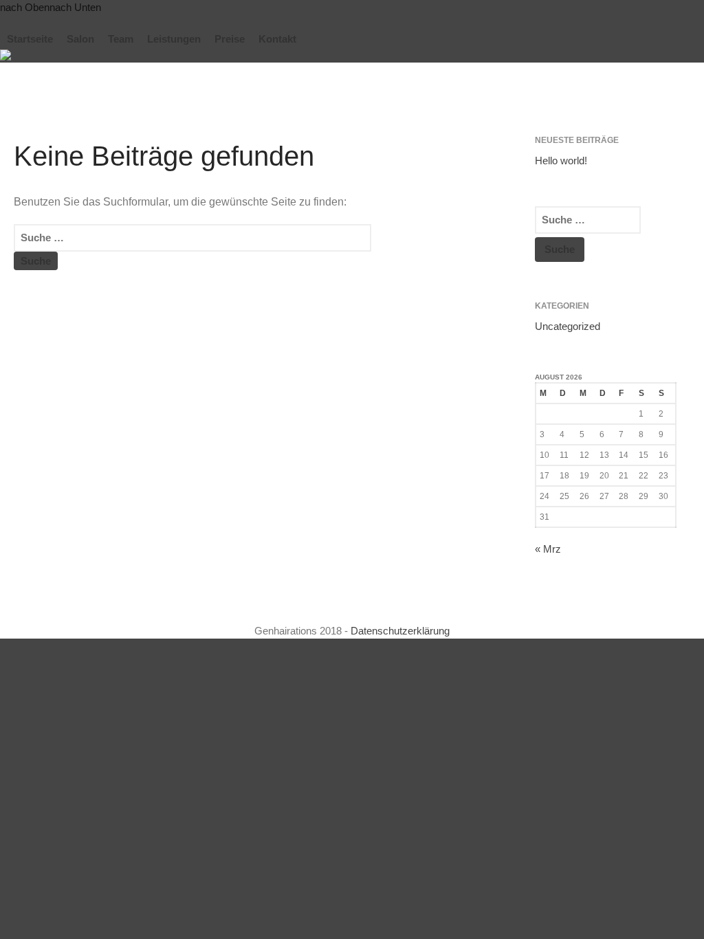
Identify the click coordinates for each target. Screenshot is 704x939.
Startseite (30, 39)
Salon (80, 39)
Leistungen (174, 39)
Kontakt (277, 39)
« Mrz (548, 549)
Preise (229, 39)
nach (25, 7)
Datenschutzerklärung (400, 631)
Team (120, 39)
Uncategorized (567, 326)
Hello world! (561, 160)
